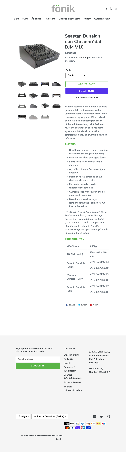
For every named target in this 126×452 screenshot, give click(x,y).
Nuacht (67, 363)
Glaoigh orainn (71, 354)
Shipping (84, 57)
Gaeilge (23, 416)
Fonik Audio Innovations (40, 435)
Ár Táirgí (68, 359)
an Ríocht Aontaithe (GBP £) (49, 416)
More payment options (87, 97)
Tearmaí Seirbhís (72, 382)
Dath (68, 70)
